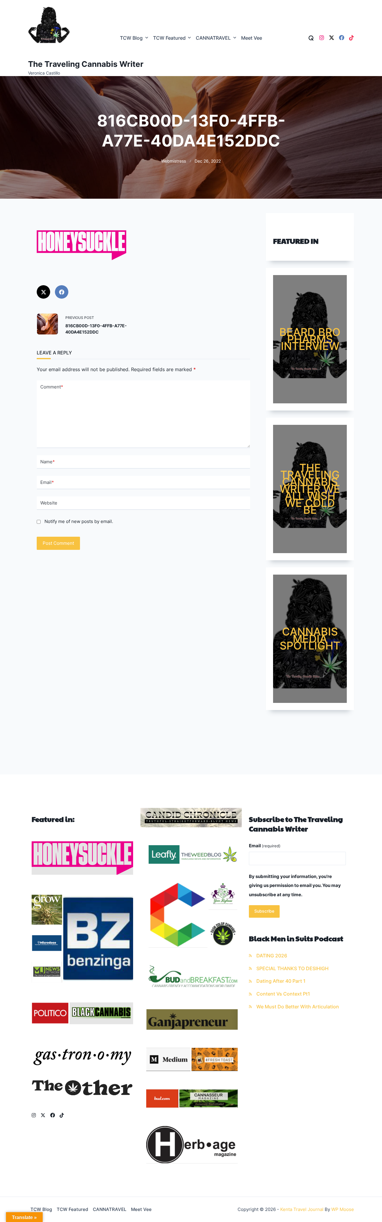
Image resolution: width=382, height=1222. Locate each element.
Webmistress (173, 161)
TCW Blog (131, 38)
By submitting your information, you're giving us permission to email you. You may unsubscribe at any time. (295, 885)
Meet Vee (251, 38)
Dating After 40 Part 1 (281, 981)
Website (48, 503)
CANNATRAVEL (213, 38)
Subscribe (264, 911)
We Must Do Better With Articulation (297, 1007)
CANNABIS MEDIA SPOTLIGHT (310, 638)
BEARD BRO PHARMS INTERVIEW (310, 339)
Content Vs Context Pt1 (283, 994)
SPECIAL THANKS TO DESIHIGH (292, 968)
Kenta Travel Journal (302, 1209)
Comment (51, 387)
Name (47, 462)
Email (47, 482)
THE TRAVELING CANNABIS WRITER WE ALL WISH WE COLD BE (310, 489)
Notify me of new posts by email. (78, 521)
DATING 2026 (271, 956)
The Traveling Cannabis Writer (86, 64)
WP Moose (342, 1209)
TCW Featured (169, 38)
